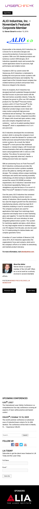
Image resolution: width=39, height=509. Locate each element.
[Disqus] (19, 320)
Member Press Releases (18, 280)
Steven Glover (9, 31)
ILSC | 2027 (7, 402)
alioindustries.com (27, 252)
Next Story (31, 291)
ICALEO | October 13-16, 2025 (15, 417)
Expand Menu (7, 13)
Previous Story (9, 291)
